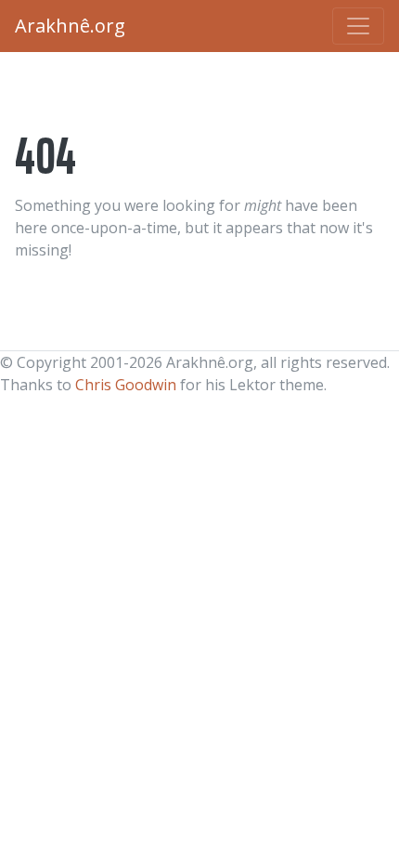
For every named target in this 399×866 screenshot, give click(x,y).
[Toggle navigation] (358, 26)
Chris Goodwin (125, 384)
